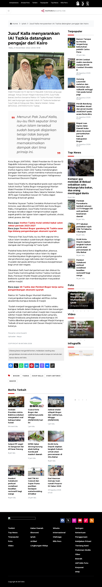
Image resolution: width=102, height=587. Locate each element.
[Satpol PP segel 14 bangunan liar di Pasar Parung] (16, 436)
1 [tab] (73, 311)
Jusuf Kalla (37, 376)
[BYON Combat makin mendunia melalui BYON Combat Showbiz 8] (71, 63)
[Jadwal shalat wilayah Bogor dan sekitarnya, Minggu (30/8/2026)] (56, 401)
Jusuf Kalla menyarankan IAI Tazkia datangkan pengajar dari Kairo (59, 24)
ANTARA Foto (81, 563)
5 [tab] (88, 311)
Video (72, 314)
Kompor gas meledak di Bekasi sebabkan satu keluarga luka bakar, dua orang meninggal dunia (80, 186)
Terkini (34, 3)
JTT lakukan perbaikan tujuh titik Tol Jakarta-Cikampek (84, 228)
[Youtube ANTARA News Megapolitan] (77, 4)
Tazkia (26, 376)
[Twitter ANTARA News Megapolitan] (82, 2)
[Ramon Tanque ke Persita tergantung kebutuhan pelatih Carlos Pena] (71, 42)
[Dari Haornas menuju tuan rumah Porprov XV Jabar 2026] (56, 470)
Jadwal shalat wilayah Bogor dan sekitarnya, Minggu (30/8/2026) (55, 415)
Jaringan (79, 528)
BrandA (78, 559)
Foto (71, 285)
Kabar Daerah (36, 528)
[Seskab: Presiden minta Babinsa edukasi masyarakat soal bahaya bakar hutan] (16, 401)
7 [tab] (92, 337)
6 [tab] (88, 337)
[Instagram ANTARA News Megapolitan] (87, 2)
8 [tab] (77, 340)
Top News (54, 3)
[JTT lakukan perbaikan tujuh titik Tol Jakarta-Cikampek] (71, 227)
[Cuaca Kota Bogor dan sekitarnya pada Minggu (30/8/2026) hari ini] (36, 401)
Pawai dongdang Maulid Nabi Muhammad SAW (77, 297)
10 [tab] (84, 340)
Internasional (59, 532)
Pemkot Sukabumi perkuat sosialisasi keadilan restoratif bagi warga (15, 486)
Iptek (24, 24)
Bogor (16, 376)
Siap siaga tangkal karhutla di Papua (80, 388)
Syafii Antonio (53, 376)
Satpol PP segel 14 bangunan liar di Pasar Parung (16, 446)
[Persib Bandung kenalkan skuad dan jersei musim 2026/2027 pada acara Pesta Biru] (71, 107)
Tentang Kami (82, 546)
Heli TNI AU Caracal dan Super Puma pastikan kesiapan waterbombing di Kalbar (35, 486)
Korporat (79, 567)
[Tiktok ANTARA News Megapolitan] (83, 4)
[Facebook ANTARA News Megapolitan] (77, 2)
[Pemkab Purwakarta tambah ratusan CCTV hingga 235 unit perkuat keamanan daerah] (71, 204)
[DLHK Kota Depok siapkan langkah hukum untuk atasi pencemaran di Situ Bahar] (56, 436)
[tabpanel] (81, 300)
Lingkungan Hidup (39, 546)
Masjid (12, 381)
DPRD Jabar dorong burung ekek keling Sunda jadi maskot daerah (35, 449)
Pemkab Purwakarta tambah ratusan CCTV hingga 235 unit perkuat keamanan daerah (84, 209)
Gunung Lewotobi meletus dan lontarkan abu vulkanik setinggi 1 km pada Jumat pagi (84, 87)
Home (15, 24)
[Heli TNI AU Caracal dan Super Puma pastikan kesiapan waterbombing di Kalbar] (36, 470)
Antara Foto (25, 3)
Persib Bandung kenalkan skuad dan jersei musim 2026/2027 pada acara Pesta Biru (84, 109)
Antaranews (13, 3)
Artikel (33, 541)
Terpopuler (44, 3)
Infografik (74, 343)
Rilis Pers (64, 3)
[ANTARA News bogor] (53, 10)
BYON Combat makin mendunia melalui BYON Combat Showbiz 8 (84, 65)
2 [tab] (77, 311)
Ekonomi (34, 532)
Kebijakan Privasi (83, 541)
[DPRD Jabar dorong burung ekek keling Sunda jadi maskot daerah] (36, 436)
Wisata (56, 528)
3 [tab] (81, 311)
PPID (77, 572)
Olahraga (57, 537)
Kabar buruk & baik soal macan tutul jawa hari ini (80, 327)
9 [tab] (81, 340)
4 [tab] (84, 311)
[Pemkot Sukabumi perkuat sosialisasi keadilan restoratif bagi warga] (16, 470)
